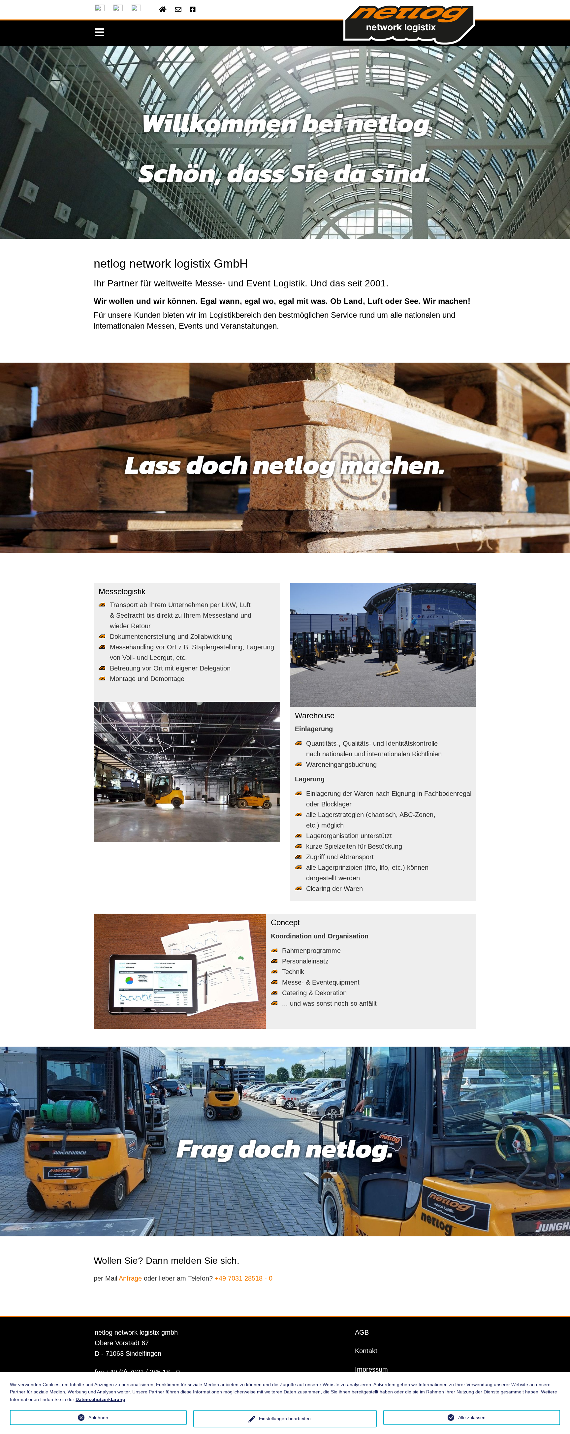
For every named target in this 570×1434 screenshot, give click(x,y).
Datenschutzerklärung (100, 1399)
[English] (118, 9)
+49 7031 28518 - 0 (243, 1278)
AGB (362, 1332)
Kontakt (366, 1350)
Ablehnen (98, 1417)
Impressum (371, 1369)
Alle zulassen (472, 1417)
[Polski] (136, 9)
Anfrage (130, 1278)
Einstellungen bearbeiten (285, 1418)
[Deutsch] (100, 9)
